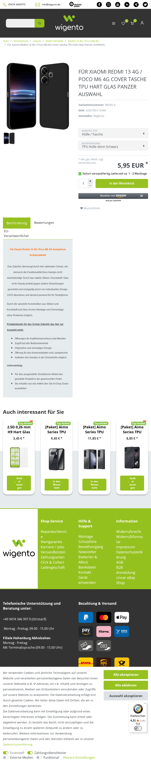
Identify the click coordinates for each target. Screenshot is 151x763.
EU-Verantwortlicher (16, 233)
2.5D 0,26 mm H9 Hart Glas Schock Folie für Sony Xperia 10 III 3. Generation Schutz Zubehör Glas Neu (19, 429)
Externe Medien (21, 757)
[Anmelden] (142, 24)
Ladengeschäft (53, 567)
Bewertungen (44, 222)
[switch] (138, 728)
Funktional (51, 757)
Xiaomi (36, 41)
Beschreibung (16, 223)
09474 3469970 (16, 4)
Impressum (125, 546)
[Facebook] (99, 4)
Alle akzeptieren (126, 674)
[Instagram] (108, 4)
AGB (119, 562)
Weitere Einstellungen (79, 757)
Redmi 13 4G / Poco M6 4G (83, 41)
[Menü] (144, 704)
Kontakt (84, 572)
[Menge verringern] (90, 185)
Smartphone (20, 41)
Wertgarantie (51, 541)
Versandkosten (53, 552)
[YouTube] (117, 4)
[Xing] (136, 4)
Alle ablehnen (126, 685)
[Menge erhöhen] (90, 181)
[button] (113, 197)
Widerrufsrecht (128, 531)
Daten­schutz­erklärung (17, 744)
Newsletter (87, 551)
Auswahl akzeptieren (126, 696)
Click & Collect (52, 562)
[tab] (16, 223)
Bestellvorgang (90, 546)
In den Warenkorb (122, 183)
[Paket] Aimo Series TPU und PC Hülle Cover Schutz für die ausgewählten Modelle (56, 429)
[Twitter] (145, 4)
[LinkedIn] (127, 4)
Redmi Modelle (54, 41)
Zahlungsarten (52, 557)
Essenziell (17, 753)
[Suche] (39, 23)
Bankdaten (87, 567)
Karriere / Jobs (52, 546)
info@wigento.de (51, 4)
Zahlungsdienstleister (50, 753)
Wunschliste (91, 208)
